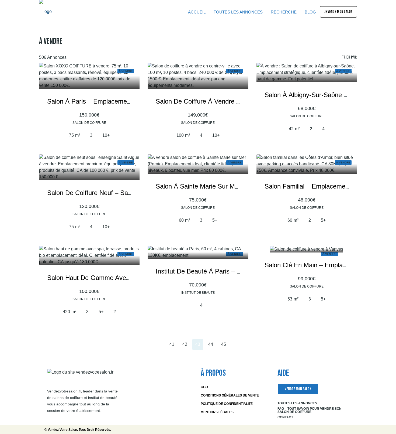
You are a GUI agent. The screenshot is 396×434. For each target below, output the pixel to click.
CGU (204, 387)
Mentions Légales (217, 412)
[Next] (236, 344)
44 (210, 344)
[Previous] (146, 344)
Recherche (284, 12)
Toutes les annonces (297, 403)
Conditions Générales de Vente (230, 395)
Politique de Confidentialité (227, 404)
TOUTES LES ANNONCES (238, 12)
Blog (310, 12)
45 (223, 344)
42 (184, 344)
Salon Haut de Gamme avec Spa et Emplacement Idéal (127, 277)
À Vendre (329, 253)
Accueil (197, 12)
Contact (285, 417)
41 (171, 344)
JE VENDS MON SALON (338, 11)
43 (197, 344)
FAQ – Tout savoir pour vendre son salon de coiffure (309, 410)
